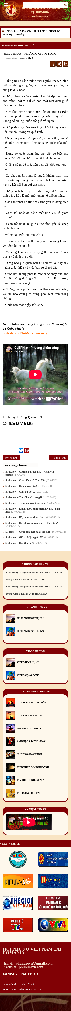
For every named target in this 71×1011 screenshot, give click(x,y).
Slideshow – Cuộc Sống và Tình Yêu (32, 480)
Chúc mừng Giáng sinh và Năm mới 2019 (34, 586)
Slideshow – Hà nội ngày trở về (29, 486)
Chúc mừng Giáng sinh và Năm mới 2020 (34, 572)
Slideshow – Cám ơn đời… (26, 491)
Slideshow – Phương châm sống (25, 333)
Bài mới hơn (59, 457)
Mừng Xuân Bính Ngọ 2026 (27, 593)
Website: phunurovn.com (23, 966)
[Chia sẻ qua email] (17, 450)
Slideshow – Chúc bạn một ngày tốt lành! (35, 531)
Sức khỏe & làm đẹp (30, 728)
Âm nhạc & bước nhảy (31, 741)
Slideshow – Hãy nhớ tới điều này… (32, 517)
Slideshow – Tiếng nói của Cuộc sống (32, 503)
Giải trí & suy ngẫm (29, 715)
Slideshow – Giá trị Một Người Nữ (31, 537)
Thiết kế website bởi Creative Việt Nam (22, 989)
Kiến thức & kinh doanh (33, 767)
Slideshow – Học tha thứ (25, 543)
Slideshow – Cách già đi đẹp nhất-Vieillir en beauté (29, 473)
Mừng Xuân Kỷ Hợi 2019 (25, 579)
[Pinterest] (26, 450)
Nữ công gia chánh (29, 754)
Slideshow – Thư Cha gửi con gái (30, 497)
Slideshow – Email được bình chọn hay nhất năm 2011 (32, 510)
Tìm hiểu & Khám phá (30, 780)
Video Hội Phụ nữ (28, 662)
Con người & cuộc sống (32, 702)
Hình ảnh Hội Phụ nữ (30, 618)
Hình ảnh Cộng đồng (30, 631)
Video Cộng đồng (28, 675)
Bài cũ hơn (11, 457)
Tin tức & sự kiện (28, 793)
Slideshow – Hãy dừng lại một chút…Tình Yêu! (31, 525)
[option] (35, 572)
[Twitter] (21, 450)
